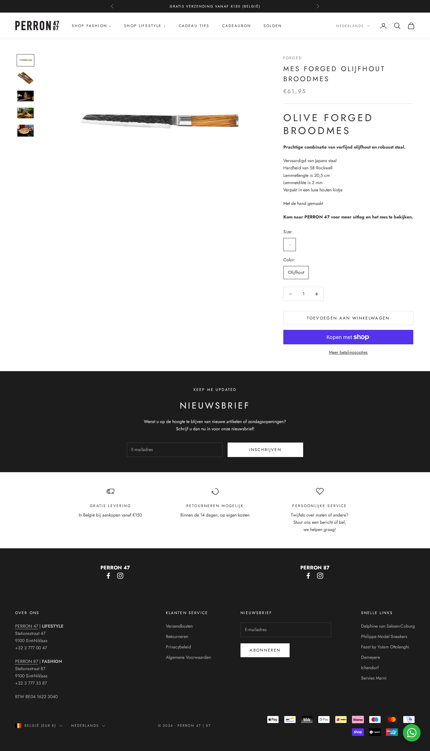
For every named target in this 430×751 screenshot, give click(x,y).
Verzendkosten (179, 626)
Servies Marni (374, 678)
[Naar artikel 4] (25, 113)
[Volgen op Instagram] (120, 575)
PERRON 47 (26, 626)
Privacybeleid (178, 647)
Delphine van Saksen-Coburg (388, 626)
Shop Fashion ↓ (91, 26)
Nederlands (350, 25)
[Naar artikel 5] (25, 130)
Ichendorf (370, 667)
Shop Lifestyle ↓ (145, 26)
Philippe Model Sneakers (384, 636)
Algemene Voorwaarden (188, 657)
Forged (292, 58)
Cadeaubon (236, 26)
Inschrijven (265, 450)
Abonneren (265, 650)
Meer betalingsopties (348, 352)
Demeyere (370, 657)
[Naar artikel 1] (25, 60)
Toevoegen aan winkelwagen (348, 318)
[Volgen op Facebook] (108, 575)
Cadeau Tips (194, 26)
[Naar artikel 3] (25, 96)
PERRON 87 (26, 661)
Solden (272, 26)
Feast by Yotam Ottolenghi (385, 647)
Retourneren (177, 636)
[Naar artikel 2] (25, 78)
